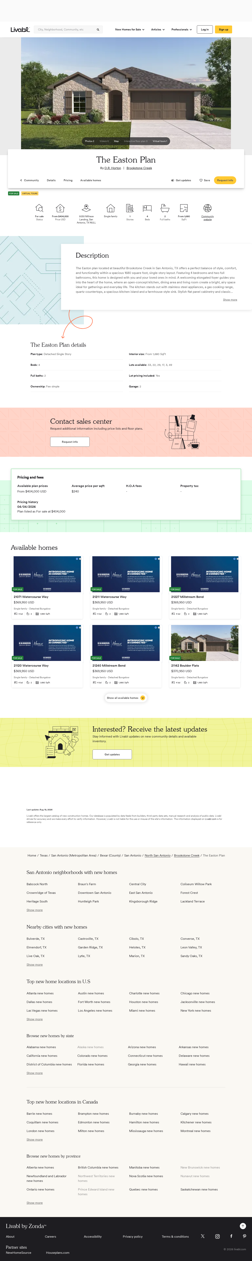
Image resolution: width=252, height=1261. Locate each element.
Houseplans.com (57, 1253)
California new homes (42, 1056)
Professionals (179, 29)
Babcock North (37, 884)
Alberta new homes (40, 1167)
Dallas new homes (39, 1002)
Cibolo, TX (136, 939)
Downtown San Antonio (94, 893)
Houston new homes (143, 1002)
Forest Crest (189, 893)
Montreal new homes (195, 1131)
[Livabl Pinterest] (244, 1236)
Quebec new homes (143, 1189)
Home (32, 855)
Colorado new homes (92, 1056)
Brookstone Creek (139, 168)
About (10, 1236)
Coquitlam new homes (42, 1122)
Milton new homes (91, 1131)
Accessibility (93, 1236)
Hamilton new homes (144, 1122)
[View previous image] (13, 98)
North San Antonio (157, 855)
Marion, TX (137, 956)
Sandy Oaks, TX (191, 956)
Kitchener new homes (196, 1122)
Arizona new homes (142, 1047)
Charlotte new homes (144, 993)
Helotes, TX (137, 947)
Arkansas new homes (193, 1047)
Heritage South (37, 901)
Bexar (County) (110, 855)
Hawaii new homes (192, 1064)
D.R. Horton (113, 168)
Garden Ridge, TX (90, 947)
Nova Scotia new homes (146, 1176)
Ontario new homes (40, 1189)
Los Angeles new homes (95, 1010)
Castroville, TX (88, 939)
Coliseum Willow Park (196, 884)
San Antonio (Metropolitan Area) (73, 855)
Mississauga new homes (146, 1131)
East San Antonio (141, 893)
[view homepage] (20, 29)
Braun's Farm (87, 884)
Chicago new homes (195, 993)
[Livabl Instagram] (217, 1236)
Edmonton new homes (93, 1122)
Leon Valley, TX (191, 947)
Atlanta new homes (40, 993)
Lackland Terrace (193, 901)
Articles (156, 29)
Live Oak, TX (35, 956)
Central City (137, 884)
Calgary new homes (194, 1114)
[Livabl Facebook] (231, 1236)
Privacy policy (133, 1236)
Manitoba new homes (144, 1167)
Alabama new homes (41, 1047)
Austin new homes (91, 993)
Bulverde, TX (36, 939)
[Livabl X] (203, 1236)
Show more (230, 299)
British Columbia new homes (98, 1167)
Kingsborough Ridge (143, 901)
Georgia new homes (142, 1064)
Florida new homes (90, 1064)
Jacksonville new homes (198, 1002)
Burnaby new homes (143, 1114)
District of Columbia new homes (49, 1064)
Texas (44, 855)
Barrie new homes (39, 1114)
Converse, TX (190, 939)
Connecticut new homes (145, 1056)
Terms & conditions (175, 1236)
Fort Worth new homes (94, 1002)
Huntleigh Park (88, 901)
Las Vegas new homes (42, 1010)
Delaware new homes (194, 1056)
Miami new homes (142, 1010)
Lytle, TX (84, 956)
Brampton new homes (93, 1114)
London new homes (40, 1131)
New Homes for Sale (128, 29)
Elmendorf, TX (36, 947)
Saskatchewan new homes (199, 1189)
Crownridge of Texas (41, 893)
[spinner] (98, 29)
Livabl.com (210, 819)
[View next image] (239, 98)
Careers (50, 1236)
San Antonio (132, 855)
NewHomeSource (18, 1253)
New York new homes (196, 1010)
